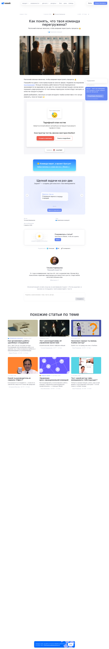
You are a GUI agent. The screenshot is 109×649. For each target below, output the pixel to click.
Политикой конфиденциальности (52, 645)
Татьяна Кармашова (29, 220)
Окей (70, 644)
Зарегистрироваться (54, 210)
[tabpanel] (54, 196)
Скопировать (66, 248)
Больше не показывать (92, 98)
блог (26, 14)
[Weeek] (5, 3)
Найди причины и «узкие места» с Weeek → (53, 167)
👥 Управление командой (62, 220)
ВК (58, 248)
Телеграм (51, 248)
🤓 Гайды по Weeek (45, 375)
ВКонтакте (53, 280)
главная (22, 14)
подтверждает (29, 85)
